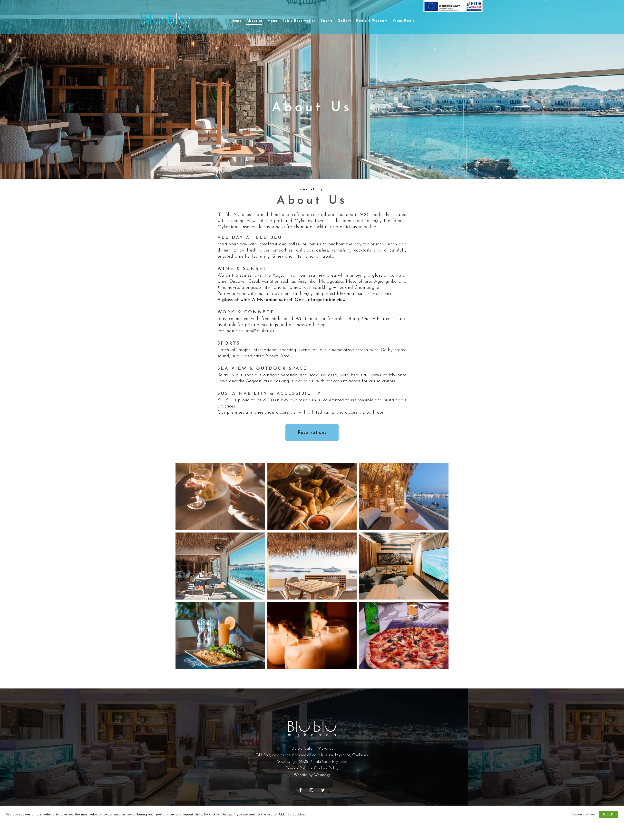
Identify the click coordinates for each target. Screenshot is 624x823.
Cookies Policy (326, 768)
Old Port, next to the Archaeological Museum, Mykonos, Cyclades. (312, 755)
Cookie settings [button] (583, 814)
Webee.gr (322, 775)
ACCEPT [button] (608, 814)
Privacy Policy (297, 768)
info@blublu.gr (259, 331)
